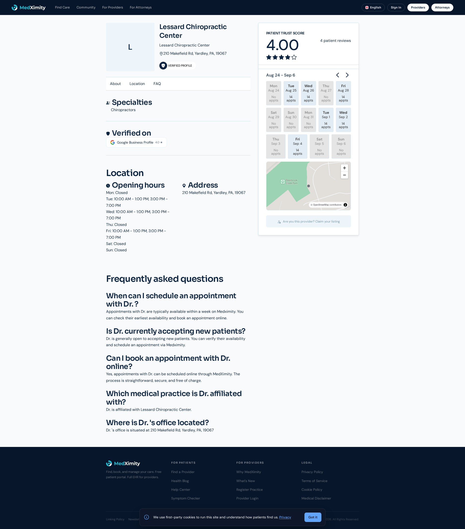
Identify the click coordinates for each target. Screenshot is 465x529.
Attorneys (442, 7)
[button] (308, 186)
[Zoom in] (344, 167)
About (115, 83)
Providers (418, 7)
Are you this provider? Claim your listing (311, 221)
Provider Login (247, 498)
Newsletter (135, 519)
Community (86, 7)
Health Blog (180, 481)
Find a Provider (182, 472)
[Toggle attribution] (345, 205)
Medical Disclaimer (316, 498)
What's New (245, 481)
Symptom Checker (185, 498)
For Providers (112, 7)
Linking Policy (115, 519)
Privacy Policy (312, 472)
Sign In (396, 7)
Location (137, 83)
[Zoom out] (344, 174)
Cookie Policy (312, 489)
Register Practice (249, 489)
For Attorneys (141, 7)
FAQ (157, 83)
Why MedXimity (248, 472)
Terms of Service (314, 481)
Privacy (285, 517)
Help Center (180, 489)
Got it (313, 517)
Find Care (62, 7)
